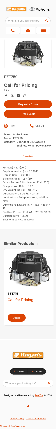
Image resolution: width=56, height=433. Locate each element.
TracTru (39, 395)
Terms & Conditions (36, 418)
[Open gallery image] (28, 53)
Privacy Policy (17, 418)
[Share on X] (12, 95)
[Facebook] (28, 406)
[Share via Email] (18, 95)
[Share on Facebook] (6, 95)
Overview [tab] (28, 156)
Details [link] (17, 317)
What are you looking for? (23, 20)
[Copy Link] (24, 95)
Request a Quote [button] (28, 104)
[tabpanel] (28, 54)
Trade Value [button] (28, 113)
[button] (13, 30)
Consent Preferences (12, 426)
